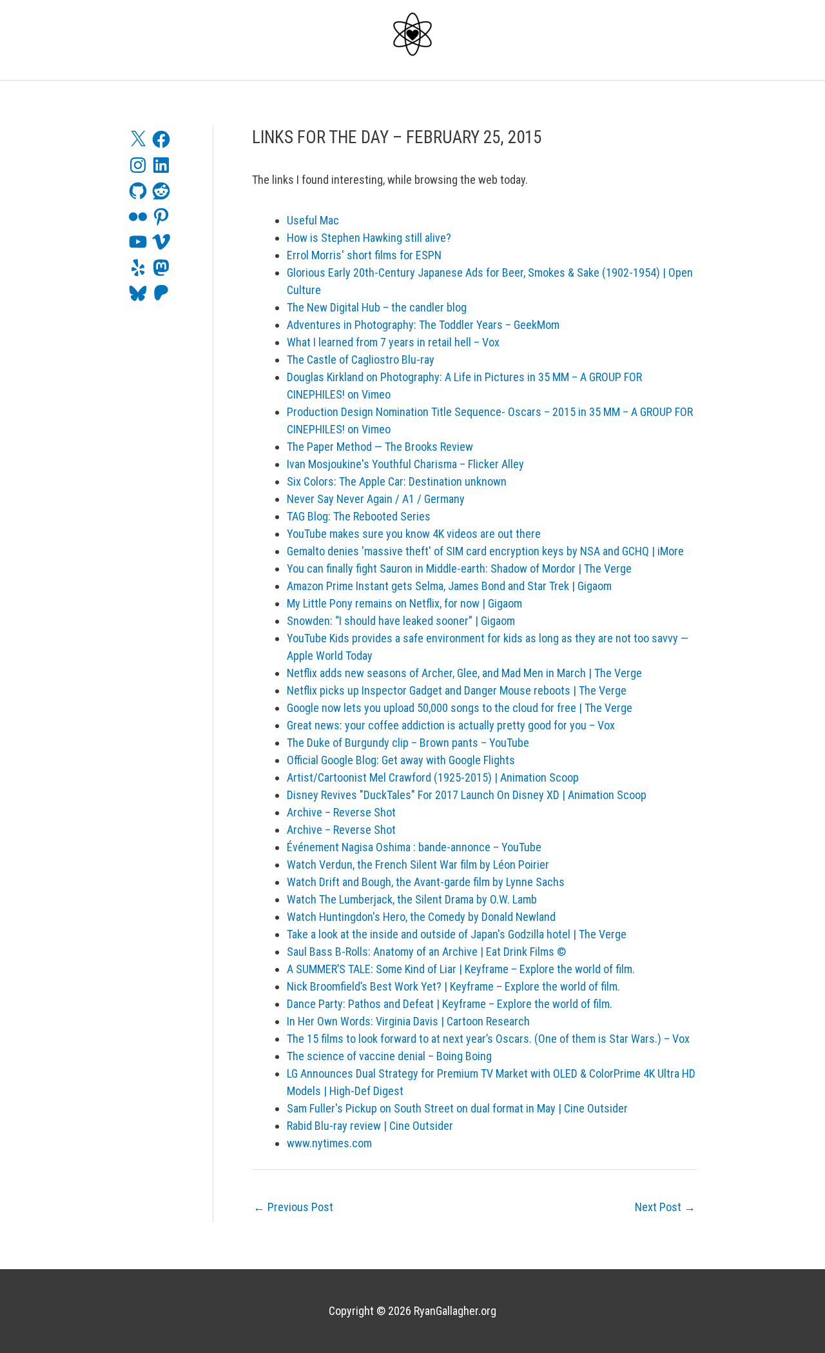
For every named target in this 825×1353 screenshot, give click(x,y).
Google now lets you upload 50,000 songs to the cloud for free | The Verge (459, 708)
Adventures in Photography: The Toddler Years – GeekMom (423, 324)
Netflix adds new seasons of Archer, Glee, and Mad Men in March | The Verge (464, 673)
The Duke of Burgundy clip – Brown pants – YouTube (408, 742)
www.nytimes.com (329, 1143)
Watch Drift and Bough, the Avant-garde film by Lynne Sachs (426, 882)
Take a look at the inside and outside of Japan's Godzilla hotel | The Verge (456, 934)
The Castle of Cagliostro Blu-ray (360, 359)
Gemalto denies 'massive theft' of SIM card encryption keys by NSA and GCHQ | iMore (485, 551)
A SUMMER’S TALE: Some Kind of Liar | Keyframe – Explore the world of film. (461, 969)
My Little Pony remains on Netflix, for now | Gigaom (404, 603)
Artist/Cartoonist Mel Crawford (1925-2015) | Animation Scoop (433, 777)
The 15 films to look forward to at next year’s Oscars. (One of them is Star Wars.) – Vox (488, 1038)
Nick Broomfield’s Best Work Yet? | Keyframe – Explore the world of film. (453, 986)
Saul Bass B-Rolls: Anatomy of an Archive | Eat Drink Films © (426, 951)
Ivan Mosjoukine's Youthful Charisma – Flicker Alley (405, 464)
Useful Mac (313, 220)
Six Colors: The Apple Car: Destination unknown (397, 481)
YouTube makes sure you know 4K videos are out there (414, 533)
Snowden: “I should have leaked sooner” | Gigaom (401, 620)
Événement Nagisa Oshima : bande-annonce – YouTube (414, 847)
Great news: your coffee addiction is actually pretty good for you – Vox (451, 725)
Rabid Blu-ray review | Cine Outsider (370, 1125)
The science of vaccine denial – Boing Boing (389, 1056)
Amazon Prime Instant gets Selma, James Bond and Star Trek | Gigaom (449, 586)
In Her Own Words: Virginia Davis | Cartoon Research (408, 1021)
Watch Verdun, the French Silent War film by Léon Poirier (418, 864)
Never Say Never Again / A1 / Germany (376, 499)
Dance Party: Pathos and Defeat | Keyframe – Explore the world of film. (449, 1004)
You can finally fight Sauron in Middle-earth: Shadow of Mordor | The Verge (459, 568)
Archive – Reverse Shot (341, 812)
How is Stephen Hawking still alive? (369, 237)
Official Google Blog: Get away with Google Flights (401, 760)
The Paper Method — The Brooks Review (380, 446)
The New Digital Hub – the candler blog (377, 307)
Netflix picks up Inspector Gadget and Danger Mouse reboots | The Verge (456, 690)
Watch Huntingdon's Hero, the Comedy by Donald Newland (421, 916)
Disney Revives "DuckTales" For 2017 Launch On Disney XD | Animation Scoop (466, 795)
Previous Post (293, 1207)
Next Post (665, 1207)
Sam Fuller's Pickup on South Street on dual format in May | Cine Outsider (457, 1108)
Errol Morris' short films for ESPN (364, 255)
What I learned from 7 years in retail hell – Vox (393, 342)
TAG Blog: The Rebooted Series (359, 516)
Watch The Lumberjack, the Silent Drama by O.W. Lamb (412, 899)
